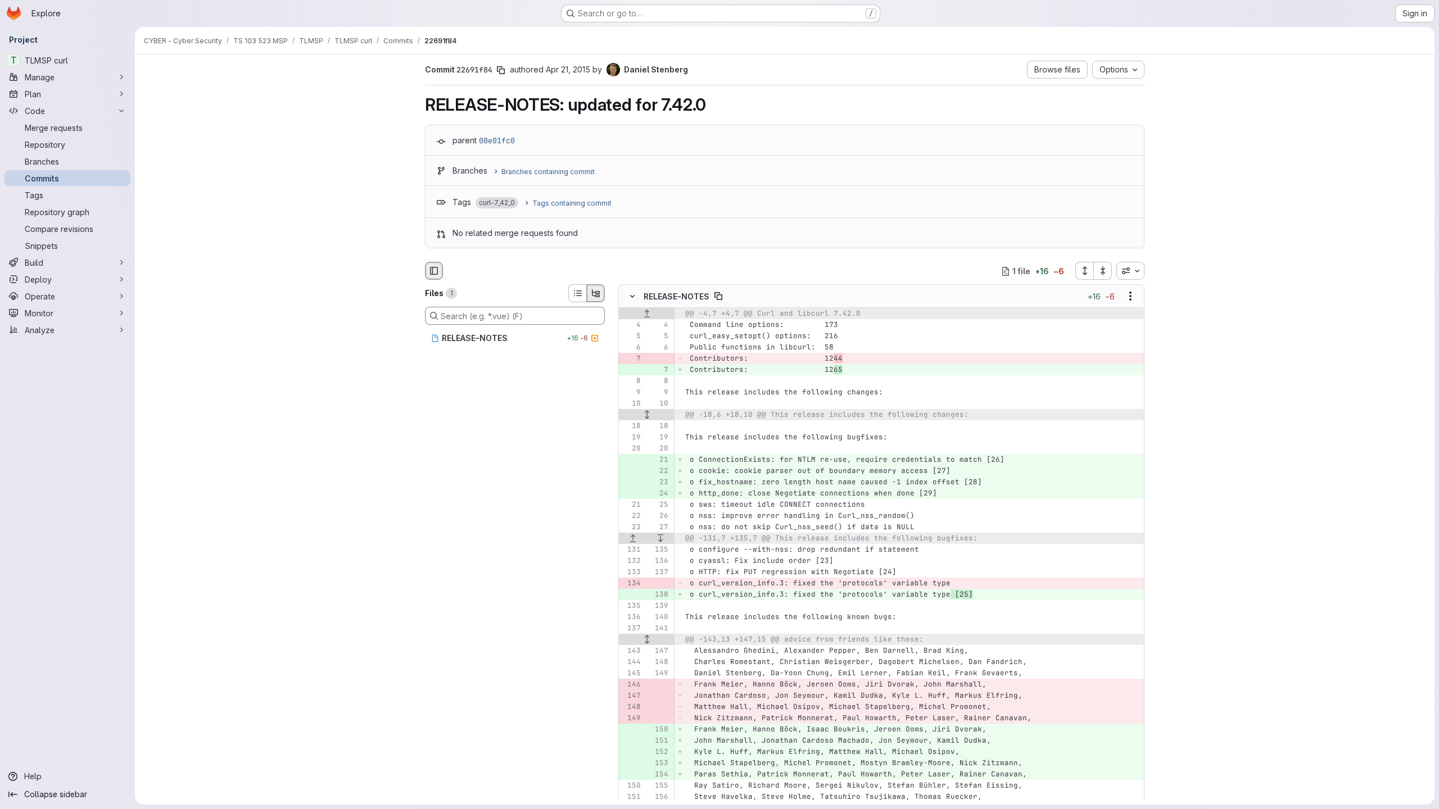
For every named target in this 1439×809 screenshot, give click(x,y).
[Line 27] (658, 527)
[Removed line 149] (631, 718)
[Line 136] (658, 561)
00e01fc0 (497, 140)
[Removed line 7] (631, 359)
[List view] (577, 293)
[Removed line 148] (631, 707)
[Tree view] (596, 293)
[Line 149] (658, 673)
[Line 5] (631, 336)
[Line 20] (631, 449)
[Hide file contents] (632, 296)
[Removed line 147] (631, 696)
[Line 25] (658, 505)
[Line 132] (631, 561)
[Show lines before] (647, 314)
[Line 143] (631, 651)
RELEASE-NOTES (676, 296)
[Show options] (1130, 296)
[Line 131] (631, 550)
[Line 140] (658, 617)
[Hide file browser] (434, 271)
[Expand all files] (1084, 271)
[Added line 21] (658, 460)
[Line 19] (631, 437)
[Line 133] (631, 572)
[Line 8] (631, 381)
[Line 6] (631, 347)
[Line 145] (631, 673)
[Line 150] (631, 786)
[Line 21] (631, 505)
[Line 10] (631, 404)
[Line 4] (631, 325)
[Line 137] (658, 572)
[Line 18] (631, 426)
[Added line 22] (658, 471)
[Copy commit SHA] (501, 70)
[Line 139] (658, 606)
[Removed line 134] (631, 583)
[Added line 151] (658, 741)
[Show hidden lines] (647, 415)
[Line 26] (658, 516)
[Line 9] (631, 392)
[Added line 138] (658, 595)
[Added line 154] (658, 774)
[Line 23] (631, 527)
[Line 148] (658, 662)
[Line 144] (631, 662)
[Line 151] (631, 797)
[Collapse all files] (1103, 271)
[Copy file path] (718, 296)
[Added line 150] (658, 729)
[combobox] (1130, 271)
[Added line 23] (658, 482)
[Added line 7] (658, 370)
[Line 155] (658, 786)
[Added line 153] (658, 763)
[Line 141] (658, 628)
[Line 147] (658, 651)
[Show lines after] (661, 538)
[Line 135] (658, 550)
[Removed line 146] (631, 684)
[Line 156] (658, 797)
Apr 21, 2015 (568, 69)
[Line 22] (631, 516)
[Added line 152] (658, 752)
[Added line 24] (658, 493)
